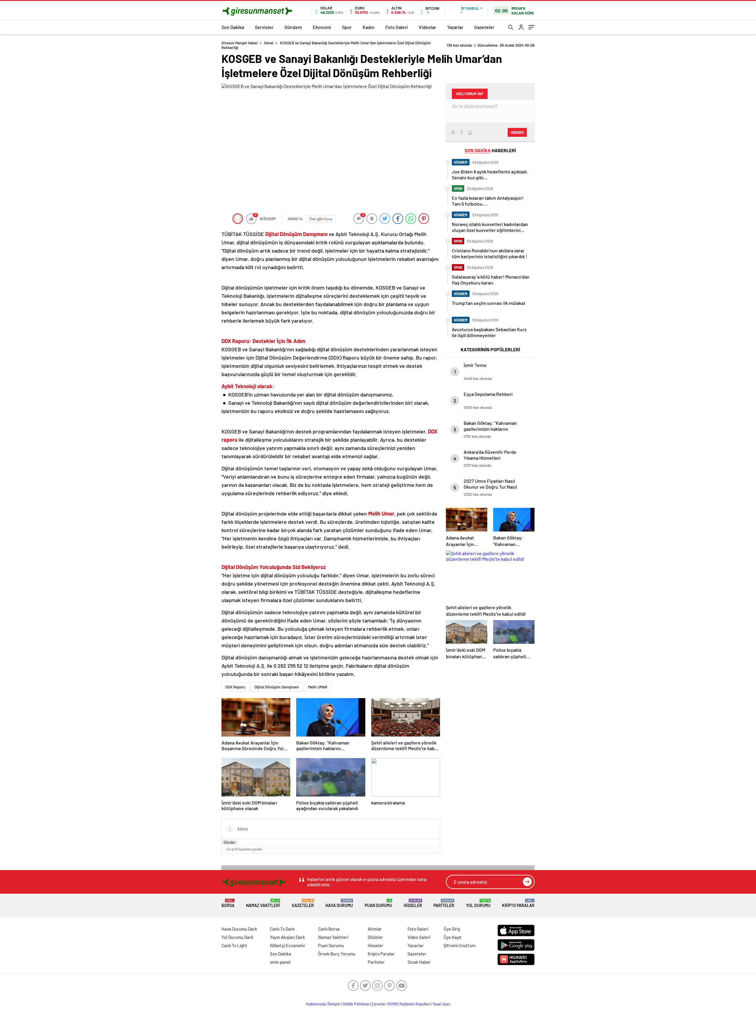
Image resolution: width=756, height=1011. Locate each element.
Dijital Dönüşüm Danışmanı (277, 687)
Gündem (293, 27)
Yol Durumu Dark (237, 937)
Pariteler (444, 903)
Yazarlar (455, 27)
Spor (347, 27)
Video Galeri (419, 937)
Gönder (230, 842)
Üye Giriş (452, 929)
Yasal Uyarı (441, 1004)
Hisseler (413, 903)
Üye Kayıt (453, 937)
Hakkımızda (316, 1004)
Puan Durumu (378, 903)
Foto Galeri (396, 27)
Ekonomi (322, 27)
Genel (268, 42)
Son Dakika (232, 27)
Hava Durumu (339, 903)
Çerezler (379, 1004)
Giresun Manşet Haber (239, 42)
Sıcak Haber (419, 962)
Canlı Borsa (329, 929)
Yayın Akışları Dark (287, 937)
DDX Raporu (235, 687)
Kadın (368, 27)
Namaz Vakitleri (263, 903)
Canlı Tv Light (234, 945)
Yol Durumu (478, 903)
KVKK (393, 1004)
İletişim (334, 1004)
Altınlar (375, 929)
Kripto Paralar (518, 903)
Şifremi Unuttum (459, 945)
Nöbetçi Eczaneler (287, 945)
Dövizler (375, 937)
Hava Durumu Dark (239, 929)
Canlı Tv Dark (282, 929)
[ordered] (253, 843)
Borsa (227, 903)
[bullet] (258, 843)
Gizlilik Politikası (356, 1004)
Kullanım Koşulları (415, 1004)
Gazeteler (484, 27)
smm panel (280, 962)
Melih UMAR (317, 687)
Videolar (427, 27)
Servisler (264, 27)
